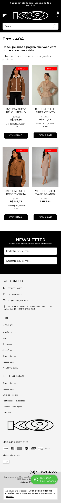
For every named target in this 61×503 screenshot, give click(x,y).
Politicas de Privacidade (14, 400)
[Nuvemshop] (30, 482)
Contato (7, 412)
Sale (4, 338)
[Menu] (5, 16)
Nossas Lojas (8, 362)
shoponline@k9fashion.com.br (23, 300)
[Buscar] (55, 26)
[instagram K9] (6, 318)
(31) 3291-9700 (14, 294)
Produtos (7, 344)
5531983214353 (14, 288)
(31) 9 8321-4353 (43, 472)
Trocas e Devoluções (12, 406)
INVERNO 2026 (10, 367)
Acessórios (7, 350)
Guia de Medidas (10, 395)
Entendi (10, 496)
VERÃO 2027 (9, 332)
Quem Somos (9, 356)
